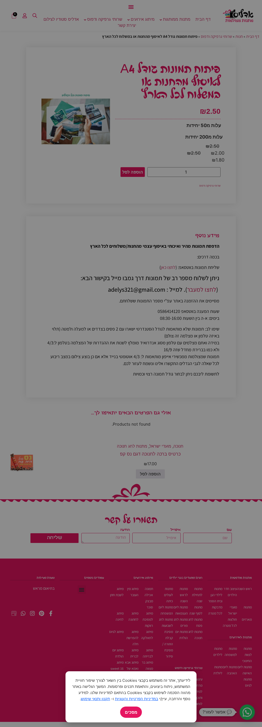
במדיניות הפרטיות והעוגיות (136, 698)
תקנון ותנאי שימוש (95, 698)
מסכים (131, 712)
